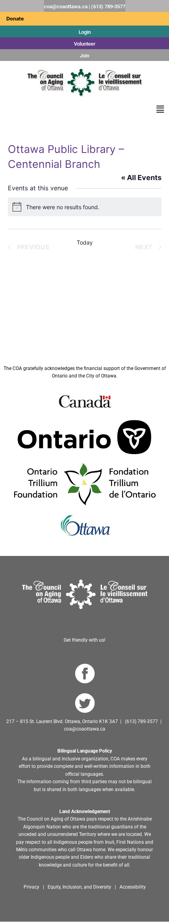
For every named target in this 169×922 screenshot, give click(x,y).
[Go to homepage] (84, 594)
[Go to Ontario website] (84, 437)
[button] (160, 109)
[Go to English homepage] (84, 82)
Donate (15, 19)
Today (85, 242)
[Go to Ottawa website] (84, 525)
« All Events (141, 177)
